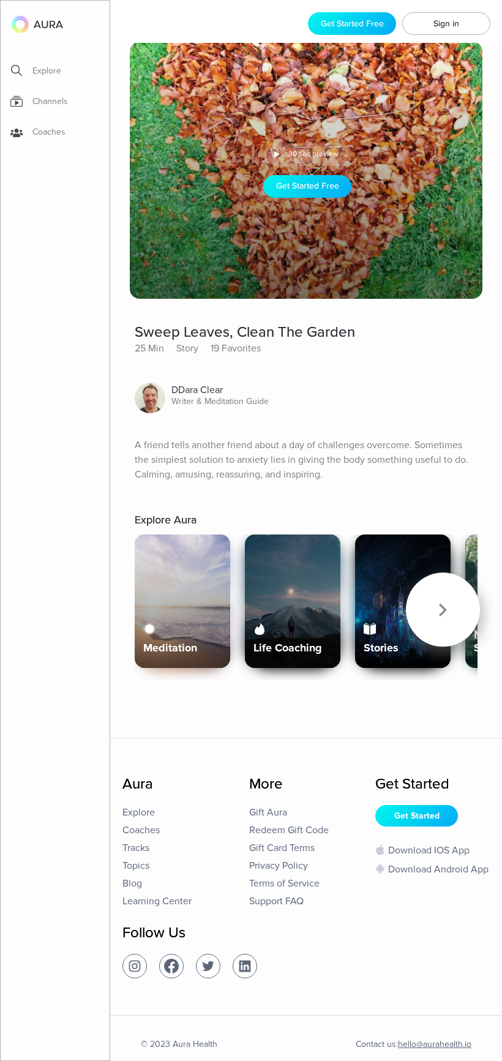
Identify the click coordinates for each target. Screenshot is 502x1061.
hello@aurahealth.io (434, 1044)
